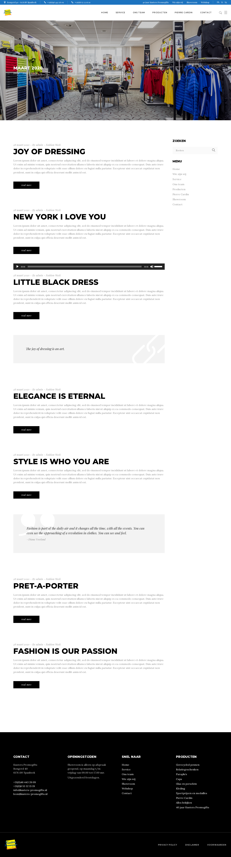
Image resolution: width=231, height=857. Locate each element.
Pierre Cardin (181, 194)
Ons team (178, 184)
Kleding (180, 788)
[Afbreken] (151, 266)
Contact (177, 204)
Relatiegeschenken (187, 769)
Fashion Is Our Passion (65, 651)
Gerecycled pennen (187, 764)
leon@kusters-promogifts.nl (30, 794)
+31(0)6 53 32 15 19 (24, 786)
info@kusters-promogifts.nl (30, 790)
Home (176, 169)
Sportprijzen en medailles (191, 793)
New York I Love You (59, 216)
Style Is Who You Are (61, 461)
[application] (89, 266)
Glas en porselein (186, 783)
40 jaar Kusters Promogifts (156, 2)
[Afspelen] (17, 266)
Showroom (192, 2)
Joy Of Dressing (49, 151)
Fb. (218, 2)
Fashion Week (53, 145)
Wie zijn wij (177, 2)
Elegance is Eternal (59, 396)
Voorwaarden (216, 845)
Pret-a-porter (45, 585)
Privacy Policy (167, 845)
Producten (179, 189)
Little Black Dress (55, 282)
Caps (179, 779)
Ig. (226, 2)
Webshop (205, 2)
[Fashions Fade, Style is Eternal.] (89, 533)
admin (39, 145)
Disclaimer (192, 845)
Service (177, 179)
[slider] (158, 266)
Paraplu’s (181, 774)
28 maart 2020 (21, 145)
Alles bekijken (184, 802)
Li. (222, 2)
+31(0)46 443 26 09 (24, 782)
